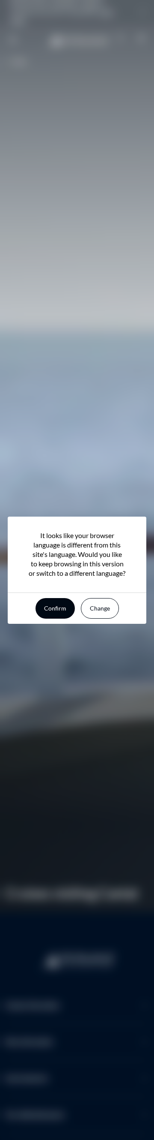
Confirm (55, 608)
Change (100, 608)
